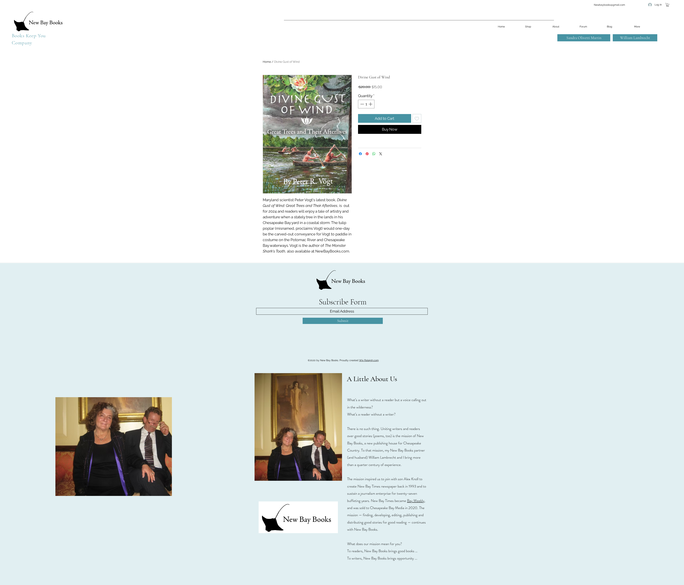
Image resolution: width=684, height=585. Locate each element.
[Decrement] (362, 104)
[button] (667, 5)
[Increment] (371, 104)
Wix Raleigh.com (369, 360)
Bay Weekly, (416, 500)
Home (267, 61)
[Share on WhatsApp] (374, 154)
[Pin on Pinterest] (367, 154)
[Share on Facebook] (360, 154)
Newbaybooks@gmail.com (609, 4)
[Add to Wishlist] (417, 118)
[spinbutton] (366, 104)
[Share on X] (381, 154)
